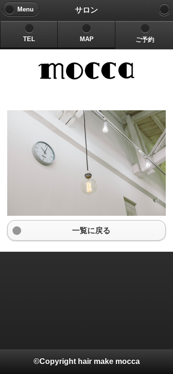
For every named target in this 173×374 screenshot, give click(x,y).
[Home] (164, 9)
